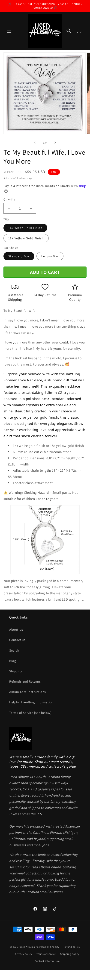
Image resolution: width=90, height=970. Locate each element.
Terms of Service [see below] (30, 713)
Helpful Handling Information (31, 702)
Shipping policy (69, 954)
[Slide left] (35, 143)
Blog (12, 661)
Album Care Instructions (27, 692)
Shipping (15, 671)
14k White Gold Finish (25, 228)
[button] (9, 31)
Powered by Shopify (47, 946)
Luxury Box (50, 256)
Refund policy (72, 946)
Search (14, 650)
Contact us (17, 640)
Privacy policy (23, 954)
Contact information (47, 961)
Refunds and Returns (25, 681)
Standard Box (19, 256)
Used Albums (27, 946)
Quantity (9, 199)
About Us (16, 629)
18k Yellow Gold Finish (26, 238)
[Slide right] (55, 143)
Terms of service (46, 954)
